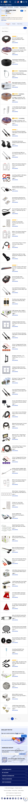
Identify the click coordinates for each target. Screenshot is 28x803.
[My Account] (24, 1)
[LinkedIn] (12, 798)
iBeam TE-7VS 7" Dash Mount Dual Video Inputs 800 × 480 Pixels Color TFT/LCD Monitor (19, 435)
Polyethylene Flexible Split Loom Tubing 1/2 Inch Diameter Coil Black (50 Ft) (19, 60)
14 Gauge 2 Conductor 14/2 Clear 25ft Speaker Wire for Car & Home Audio (19, 121)
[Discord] (24, 798)
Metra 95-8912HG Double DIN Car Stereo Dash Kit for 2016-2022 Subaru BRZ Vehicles (19, 616)
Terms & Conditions (7, 790)
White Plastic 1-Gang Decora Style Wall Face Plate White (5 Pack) (19, 491)
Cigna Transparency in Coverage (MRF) (13, 795)
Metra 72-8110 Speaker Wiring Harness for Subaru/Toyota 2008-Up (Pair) (19, 559)
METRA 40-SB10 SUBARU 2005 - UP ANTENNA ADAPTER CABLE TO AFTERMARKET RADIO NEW (19, 469)
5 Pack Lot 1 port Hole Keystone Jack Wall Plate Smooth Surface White (18, 503)
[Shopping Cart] (26, 1)
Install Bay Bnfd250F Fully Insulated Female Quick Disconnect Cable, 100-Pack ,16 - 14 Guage (19, 650)
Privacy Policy (14, 790)
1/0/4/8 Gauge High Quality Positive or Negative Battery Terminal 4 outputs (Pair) (18, 706)
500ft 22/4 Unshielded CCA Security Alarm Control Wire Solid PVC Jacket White (18, 672)
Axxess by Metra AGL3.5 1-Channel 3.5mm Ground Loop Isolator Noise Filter (19, 187)
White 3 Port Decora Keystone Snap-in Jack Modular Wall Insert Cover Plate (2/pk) (19, 164)
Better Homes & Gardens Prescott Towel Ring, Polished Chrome (19, 73)
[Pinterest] (15, 798)
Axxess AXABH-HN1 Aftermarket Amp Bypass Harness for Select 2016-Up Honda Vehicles (18, 514)
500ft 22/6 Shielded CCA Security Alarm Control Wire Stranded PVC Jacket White (18, 537)
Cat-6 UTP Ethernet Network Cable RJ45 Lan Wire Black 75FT (19, 390)
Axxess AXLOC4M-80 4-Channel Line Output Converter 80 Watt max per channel (19, 401)
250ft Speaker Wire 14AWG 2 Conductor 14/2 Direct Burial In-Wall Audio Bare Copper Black (18, 311)
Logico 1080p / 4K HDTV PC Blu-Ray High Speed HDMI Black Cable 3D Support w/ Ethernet (19, 662)
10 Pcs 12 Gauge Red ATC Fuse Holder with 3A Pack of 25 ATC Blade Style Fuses (19, 458)
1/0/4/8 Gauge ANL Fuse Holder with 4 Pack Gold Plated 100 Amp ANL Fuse (19, 582)
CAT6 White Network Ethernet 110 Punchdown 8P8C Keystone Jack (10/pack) (19, 570)
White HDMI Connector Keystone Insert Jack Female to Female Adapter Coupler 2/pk (19, 695)
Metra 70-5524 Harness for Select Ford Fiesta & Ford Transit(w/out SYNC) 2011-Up (18, 548)
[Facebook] (4, 798)
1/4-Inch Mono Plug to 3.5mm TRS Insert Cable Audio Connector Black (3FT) (19, 243)
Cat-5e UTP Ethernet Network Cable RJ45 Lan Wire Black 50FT (19, 333)
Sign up (24, 736)
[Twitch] (21, 798)
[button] (14, 5)
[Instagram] (10, 798)
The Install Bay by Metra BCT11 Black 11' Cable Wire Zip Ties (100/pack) (19, 209)
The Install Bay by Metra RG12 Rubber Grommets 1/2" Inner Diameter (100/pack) (19, 638)
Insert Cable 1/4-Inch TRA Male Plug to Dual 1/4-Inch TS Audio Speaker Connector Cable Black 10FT (19, 412)
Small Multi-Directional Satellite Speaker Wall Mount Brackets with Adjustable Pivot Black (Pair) (19, 142)
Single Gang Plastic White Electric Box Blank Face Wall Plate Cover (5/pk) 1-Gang (18, 525)
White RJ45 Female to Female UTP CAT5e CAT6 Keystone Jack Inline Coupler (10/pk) (19, 83)
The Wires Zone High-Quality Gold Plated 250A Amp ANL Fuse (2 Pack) (18, 300)
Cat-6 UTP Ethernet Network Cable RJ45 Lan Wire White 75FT (19, 288)
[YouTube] (18, 798)
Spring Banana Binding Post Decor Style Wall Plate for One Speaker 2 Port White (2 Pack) (19, 198)
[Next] (19, 718)
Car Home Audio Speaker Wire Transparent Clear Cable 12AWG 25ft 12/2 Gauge (19, 50)
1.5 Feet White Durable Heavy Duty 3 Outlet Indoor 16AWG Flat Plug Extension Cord (19, 107)
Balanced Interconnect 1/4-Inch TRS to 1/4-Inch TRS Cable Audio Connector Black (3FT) (19, 424)
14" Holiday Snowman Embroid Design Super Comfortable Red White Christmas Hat (19, 604)
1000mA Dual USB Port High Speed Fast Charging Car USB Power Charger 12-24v (19, 254)
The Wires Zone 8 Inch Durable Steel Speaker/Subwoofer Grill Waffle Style (19, 627)
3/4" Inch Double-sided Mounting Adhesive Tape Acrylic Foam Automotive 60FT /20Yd (19, 38)
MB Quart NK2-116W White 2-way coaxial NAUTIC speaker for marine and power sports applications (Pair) (19, 683)
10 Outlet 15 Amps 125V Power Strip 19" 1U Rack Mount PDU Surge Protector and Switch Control (19, 267)
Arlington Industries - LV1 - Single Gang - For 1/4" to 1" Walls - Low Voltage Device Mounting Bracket (18, 356)
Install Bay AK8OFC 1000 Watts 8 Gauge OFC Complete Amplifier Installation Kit (19, 175)
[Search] (10, 2)
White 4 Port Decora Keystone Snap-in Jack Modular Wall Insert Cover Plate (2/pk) (19, 480)
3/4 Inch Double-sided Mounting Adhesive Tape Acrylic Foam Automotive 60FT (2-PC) (19, 277)
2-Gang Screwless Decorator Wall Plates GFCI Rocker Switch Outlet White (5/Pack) (19, 322)
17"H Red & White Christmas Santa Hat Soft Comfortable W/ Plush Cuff (19, 593)
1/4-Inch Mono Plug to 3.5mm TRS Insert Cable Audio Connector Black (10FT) (19, 446)
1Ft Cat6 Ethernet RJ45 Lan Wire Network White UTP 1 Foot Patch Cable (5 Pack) (19, 153)
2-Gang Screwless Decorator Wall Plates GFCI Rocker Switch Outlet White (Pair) (19, 367)
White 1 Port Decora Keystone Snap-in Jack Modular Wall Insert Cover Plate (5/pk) (19, 232)
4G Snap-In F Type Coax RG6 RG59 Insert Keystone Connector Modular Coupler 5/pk (18, 379)
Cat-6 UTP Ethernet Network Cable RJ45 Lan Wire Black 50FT (19, 132)
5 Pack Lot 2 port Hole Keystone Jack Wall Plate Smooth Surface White (18, 222)
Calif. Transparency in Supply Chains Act (13, 793)
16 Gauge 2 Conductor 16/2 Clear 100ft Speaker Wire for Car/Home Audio (18, 98)
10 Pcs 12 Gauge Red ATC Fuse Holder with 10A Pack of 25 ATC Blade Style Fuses (19, 345)
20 (15, 718)
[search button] (25, 28)
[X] (7, 798)
